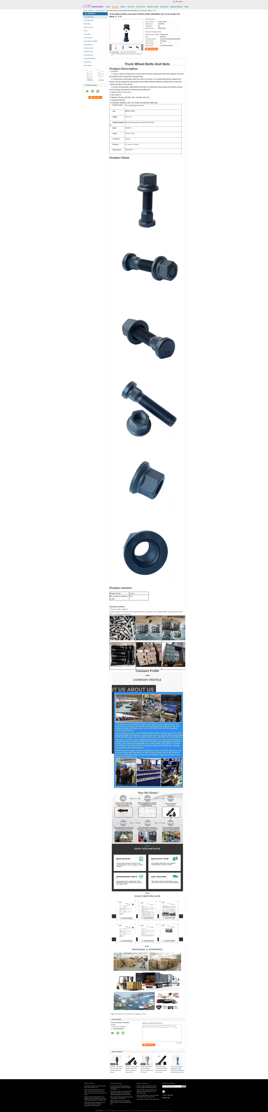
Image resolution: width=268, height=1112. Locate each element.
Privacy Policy (99, 1110)
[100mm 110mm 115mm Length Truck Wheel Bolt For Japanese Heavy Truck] (132, 1060)
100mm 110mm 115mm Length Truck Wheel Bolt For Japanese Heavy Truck (132, 1069)
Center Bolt (87, 34)
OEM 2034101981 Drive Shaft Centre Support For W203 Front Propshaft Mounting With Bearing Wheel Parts (121, 1093)
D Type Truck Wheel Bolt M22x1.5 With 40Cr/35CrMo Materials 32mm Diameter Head (177, 1069)
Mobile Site (167, 1097)
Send (183, 1086)
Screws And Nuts (88, 48)
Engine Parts (87, 62)
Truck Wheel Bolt (100, 10)
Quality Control (153, 7)
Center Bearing (88, 44)
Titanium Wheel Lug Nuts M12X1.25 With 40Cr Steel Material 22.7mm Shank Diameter (147, 1091)
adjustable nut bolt (140, 1014)
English (180, 1)
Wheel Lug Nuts (88, 27)
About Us (131, 7)
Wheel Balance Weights (90, 41)
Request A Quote (177, 7)
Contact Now (152, 49)
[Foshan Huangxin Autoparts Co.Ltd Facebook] (163, 1091)
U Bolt (85, 31)
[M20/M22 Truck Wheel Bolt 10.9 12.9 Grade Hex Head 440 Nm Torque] (117, 1060)
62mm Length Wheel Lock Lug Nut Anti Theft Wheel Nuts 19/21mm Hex (148, 1096)
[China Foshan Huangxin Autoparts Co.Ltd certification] (89, 75)
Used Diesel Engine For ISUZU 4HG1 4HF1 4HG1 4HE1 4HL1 (95, 1086)
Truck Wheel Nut (88, 20)
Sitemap (170, 1095)
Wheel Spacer (88, 65)
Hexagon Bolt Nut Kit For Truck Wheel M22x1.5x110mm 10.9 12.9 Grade (146, 1069)
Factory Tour (140, 7)
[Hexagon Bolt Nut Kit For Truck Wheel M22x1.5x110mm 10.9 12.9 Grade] (147, 1060)
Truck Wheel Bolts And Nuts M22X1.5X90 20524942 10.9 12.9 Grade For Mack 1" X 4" (127, 54)
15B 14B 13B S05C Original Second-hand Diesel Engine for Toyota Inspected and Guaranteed (94, 1104)
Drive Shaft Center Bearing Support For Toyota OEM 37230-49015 (121, 1097)
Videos (122, 7)
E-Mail (164, 1095)
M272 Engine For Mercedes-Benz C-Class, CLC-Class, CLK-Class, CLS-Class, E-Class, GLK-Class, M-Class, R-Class (95, 1092)
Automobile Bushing (89, 58)
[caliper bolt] (126, 31)
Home (108, 7)
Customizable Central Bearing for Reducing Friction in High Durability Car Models (120, 1087)
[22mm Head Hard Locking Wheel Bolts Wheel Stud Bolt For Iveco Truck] (162, 1060)
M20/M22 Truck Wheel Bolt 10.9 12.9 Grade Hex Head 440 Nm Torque (116, 1069)
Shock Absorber (88, 55)
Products (115, 7)
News (187, 7)
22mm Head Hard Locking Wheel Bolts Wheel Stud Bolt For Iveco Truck (161, 1069)
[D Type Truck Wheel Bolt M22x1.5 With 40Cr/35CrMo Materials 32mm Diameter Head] (177, 1060)
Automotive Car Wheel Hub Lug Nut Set (148, 1099)
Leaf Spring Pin (88, 37)
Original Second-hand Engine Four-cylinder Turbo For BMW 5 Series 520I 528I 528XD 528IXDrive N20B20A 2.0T (95, 1098)
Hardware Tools (88, 51)
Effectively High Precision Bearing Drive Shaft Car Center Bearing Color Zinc (121, 1102)
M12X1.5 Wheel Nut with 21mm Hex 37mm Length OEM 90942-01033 (147, 1086)
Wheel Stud (87, 24)
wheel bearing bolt (129, 1014)
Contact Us (164, 7)
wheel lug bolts (119, 1014)
